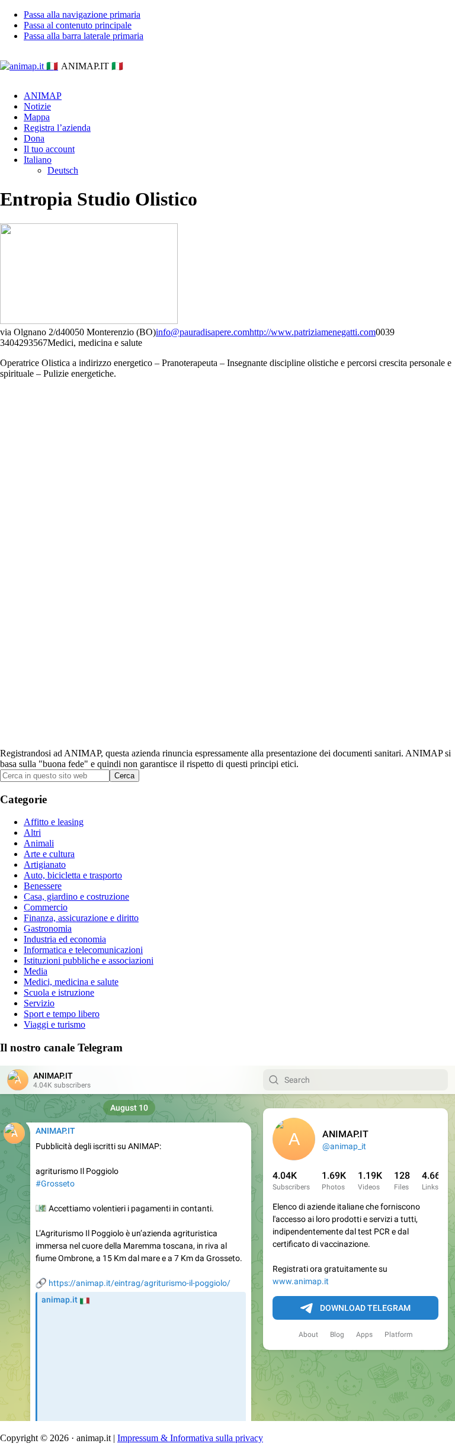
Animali (39, 843)
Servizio (39, 1003)
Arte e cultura (49, 854)
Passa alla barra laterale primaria (83, 36)
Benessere (43, 886)
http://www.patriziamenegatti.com (312, 332)
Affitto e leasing (54, 822)
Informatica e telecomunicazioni (83, 950)
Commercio (46, 907)
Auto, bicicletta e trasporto (73, 875)
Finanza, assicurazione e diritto (81, 918)
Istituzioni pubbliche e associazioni (88, 960)
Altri (32, 832)
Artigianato (45, 864)
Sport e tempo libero (62, 1014)
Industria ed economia (65, 939)
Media (35, 971)
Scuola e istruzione (59, 992)
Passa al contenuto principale (78, 25)
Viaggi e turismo (54, 1024)
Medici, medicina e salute (71, 982)
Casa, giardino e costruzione (76, 896)
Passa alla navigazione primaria (82, 14)
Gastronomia (48, 928)
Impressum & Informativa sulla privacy (190, 1438)
